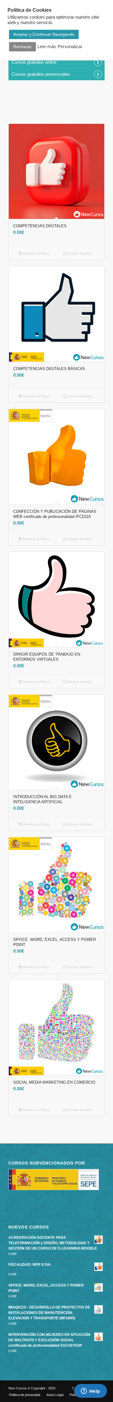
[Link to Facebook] (72, 1388)
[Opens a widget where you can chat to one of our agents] (90, 1391)
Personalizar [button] (70, 46)
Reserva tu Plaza (35, 253)
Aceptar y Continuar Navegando (43, 34)
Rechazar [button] (22, 46)
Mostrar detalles (79, 253)
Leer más (46, 46)
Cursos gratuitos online (34, 62)
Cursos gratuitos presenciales (40, 74)
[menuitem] (24, 1394)
